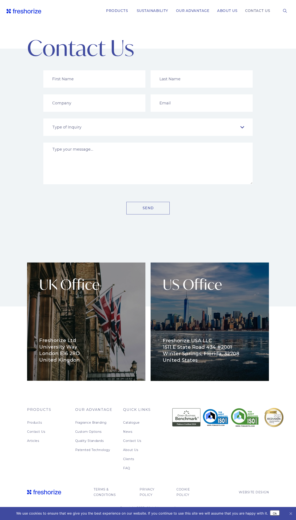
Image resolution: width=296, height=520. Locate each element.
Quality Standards (89, 441)
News (127, 432)
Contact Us (257, 11)
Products (117, 11)
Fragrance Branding (91, 423)
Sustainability (152, 11)
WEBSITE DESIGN (254, 492)
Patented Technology (92, 450)
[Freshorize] (24, 10)
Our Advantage (193, 11)
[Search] (284, 10)
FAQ (126, 468)
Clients (128, 459)
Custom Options (88, 432)
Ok (275, 513)
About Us (227, 11)
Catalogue (131, 423)
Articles (33, 441)
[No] (290, 513)
